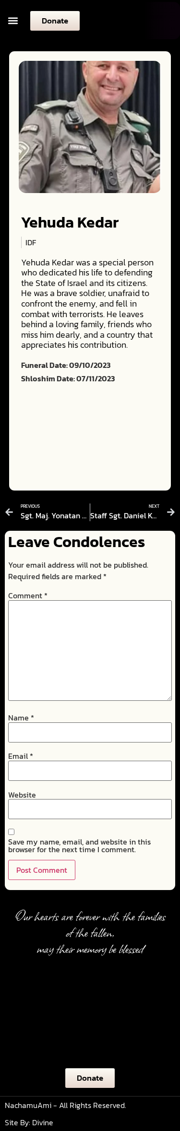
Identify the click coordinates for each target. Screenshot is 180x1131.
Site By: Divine (29, 1122)
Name (21, 717)
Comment (28, 595)
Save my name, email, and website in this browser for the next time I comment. (79, 845)
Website (22, 795)
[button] (13, 21)
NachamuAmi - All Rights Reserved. (65, 1105)
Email (20, 756)
